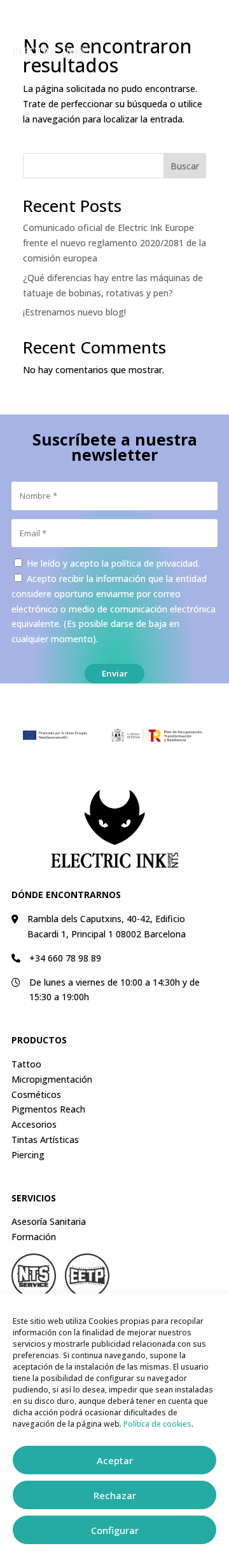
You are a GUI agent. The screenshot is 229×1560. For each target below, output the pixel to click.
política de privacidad (154, 563)
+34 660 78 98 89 (65, 958)
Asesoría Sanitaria (48, 1221)
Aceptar (115, 1460)
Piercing (28, 1155)
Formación (33, 1237)
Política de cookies (157, 1423)
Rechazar (115, 1495)
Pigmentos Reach (48, 1109)
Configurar (115, 1530)
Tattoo (26, 1064)
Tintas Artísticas (45, 1140)
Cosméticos (36, 1094)
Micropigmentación (51, 1079)
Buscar (184, 166)
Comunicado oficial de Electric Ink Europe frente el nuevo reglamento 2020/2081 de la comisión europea (114, 242)
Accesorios (34, 1124)
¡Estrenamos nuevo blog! (74, 312)
